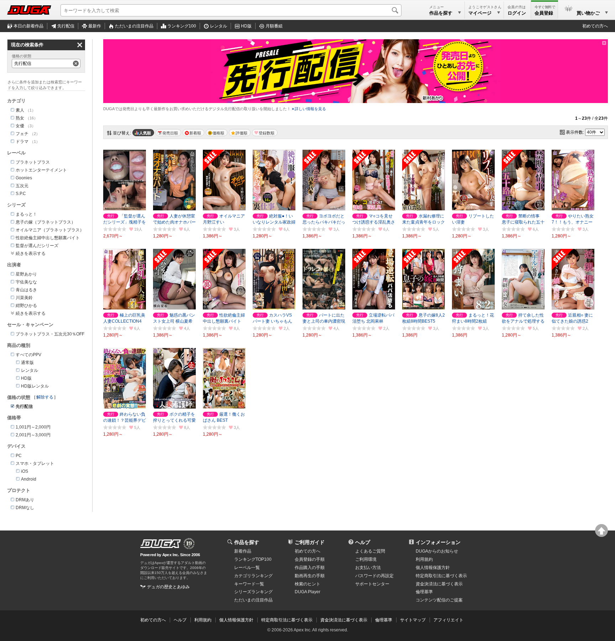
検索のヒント (307, 583)
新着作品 (242, 551)
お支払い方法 (368, 567)
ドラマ (22, 141)
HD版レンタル (35, 386)
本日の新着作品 (28, 26)
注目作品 (134, 26)
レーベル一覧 (247, 567)
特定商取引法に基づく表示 (286, 619)
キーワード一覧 (249, 583)
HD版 (246, 26)
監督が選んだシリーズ (37, 245)
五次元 (22, 185)
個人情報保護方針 (433, 567)
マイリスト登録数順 (265, 132)
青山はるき (26, 289)
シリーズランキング (253, 591)
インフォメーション (438, 542)
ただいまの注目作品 (253, 600)
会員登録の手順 (310, 559)
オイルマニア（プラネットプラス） (50, 229)
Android (28, 479)
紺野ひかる (26, 305)
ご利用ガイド (310, 542)
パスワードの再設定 (374, 575)
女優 (20, 125)
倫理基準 (424, 591)
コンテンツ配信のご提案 (439, 600)
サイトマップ (413, 619)
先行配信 (65, 26)
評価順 (241, 133)
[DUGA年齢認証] (160, 543)
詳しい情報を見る (309, 109)
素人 (20, 110)
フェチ (22, 133)
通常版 (27, 362)
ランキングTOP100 (253, 559)
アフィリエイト (448, 619)
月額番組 (274, 26)
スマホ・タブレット (35, 463)
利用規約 (424, 559)
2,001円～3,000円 (33, 434)
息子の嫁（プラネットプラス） (45, 222)
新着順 (195, 133)
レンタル (218, 26)
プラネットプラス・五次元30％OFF (50, 334)
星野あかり (26, 274)
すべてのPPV (28, 354)
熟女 (20, 118)
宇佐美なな (26, 282)
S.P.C (21, 193)
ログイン (517, 13)
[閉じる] (604, 43)
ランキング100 (181, 26)
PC (19, 455)
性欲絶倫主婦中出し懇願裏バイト (48, 237)
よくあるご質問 (370, 551)
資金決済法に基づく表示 (343, 619)
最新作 (94, 26)
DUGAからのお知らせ (437, 551)
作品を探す (246, 542)
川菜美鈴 (24, 297)
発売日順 (170, 133)
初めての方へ (595, 26)
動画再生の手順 (310, 575)
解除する (44, 397)
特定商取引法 (441, 575)
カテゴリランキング (253, 575)
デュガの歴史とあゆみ (168, 586)
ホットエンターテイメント (41, 170)
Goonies (24, 177)
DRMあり (25, 499)
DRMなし (25, 507)
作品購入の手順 (310, 567)
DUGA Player (307, 591)
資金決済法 (439, 583)
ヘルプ (362, 542)
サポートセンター (372, 583)
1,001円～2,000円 (33, 427)
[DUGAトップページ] (29, 10)
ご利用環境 (366, 559)
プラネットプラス (33, 162)
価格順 (218, 133)
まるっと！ (26, 214)
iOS (24, 471)
